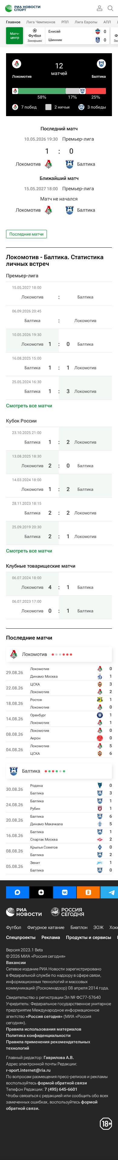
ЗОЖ (98, 927)
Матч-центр (14, 36)
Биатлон (78, 927)
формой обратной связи (62, 1082)
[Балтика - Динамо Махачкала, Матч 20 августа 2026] (57, 771)
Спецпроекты (20, 937)
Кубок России (21, 421)
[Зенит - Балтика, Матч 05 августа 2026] (46, 771)
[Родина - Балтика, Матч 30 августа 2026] (64, 771)
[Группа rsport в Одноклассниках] (88, 892)
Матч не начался (59, 199)
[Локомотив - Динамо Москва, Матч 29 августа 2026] (71, 654)
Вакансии (16, 962)
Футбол (13, 927)
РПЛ (65, 22)
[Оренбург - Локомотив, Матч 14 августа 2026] (60, 654)
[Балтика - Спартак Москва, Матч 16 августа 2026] (53, 771)
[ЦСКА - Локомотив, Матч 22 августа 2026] (67, 654)
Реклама (50, 937)
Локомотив (22, 76)
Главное (13, 22)
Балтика (99, 76)
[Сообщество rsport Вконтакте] (64, 892)
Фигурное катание (45, 927)
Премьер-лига (78, 139)
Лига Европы (86, 22)
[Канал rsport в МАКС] (17, 892)
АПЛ (107, 22)
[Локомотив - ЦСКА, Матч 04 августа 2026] (53, 654)
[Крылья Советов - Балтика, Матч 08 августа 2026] (49, 771)
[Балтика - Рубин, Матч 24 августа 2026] (60, 771)
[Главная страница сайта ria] (7, 8)
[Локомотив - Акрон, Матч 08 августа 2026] (56, 654)
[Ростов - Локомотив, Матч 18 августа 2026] (64, 654)
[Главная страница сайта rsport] (36, 8)
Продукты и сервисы (88, 937)
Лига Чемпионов (40, 22)
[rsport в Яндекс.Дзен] (41, 892)
